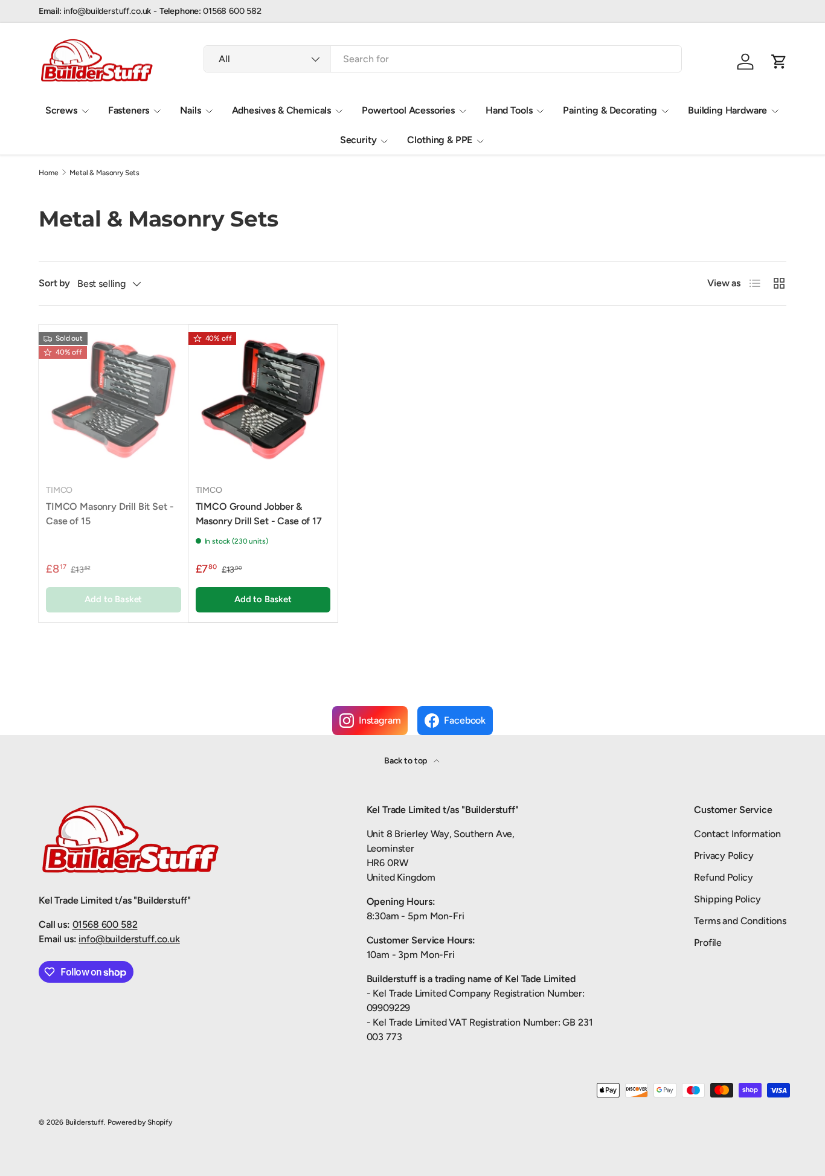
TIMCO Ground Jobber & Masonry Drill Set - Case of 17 (259, 514)
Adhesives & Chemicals (282, 110)
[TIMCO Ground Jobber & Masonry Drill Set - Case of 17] (263, 400)
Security (358, 140)
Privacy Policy (724, 855)
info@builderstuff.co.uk (129, 939)
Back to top (406, 761)
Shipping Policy (727, 899)
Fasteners (129, 110)
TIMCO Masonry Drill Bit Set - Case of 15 (109, 514)
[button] (779, 61)
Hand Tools (509, 110)
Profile (708, 942)
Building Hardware (727, 110)
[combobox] (442, 59)
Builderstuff (84, 1122)
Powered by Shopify (140, 1122)
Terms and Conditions (740, 921)
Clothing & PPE (439, 140)
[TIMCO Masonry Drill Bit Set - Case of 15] (113, 400)
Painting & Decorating (610, 110)
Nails (190, 110)
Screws (61, 110)
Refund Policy (723, 877)
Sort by (54, 283)
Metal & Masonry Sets (104, 172)
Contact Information (737, 834)
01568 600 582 (105, 924)
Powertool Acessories (408, 110)
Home (48, 172)
